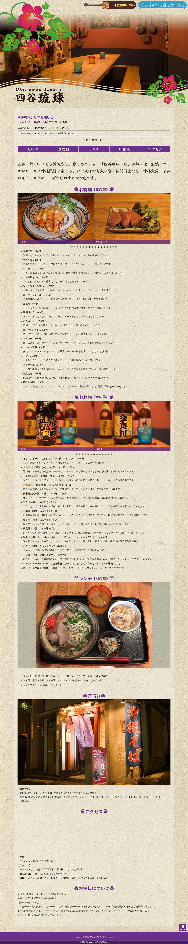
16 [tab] (116, 247)
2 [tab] (75, 247)
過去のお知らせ (94, 140)
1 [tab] (72, 247)
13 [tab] (107, 247)
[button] (56, 218)
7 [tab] (89, 247)
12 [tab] (104, 247)
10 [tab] (98, 247)
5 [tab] (83, 247)
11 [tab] (101, 247)
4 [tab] (80, 247)
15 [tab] (113, 247)
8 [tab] (92, 247)
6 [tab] (86, 247)
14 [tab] (110, 247)
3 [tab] (78, 247)
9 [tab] (95, 247)
